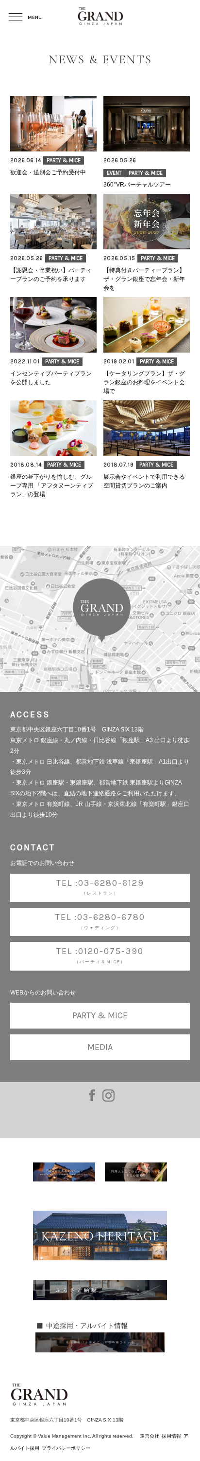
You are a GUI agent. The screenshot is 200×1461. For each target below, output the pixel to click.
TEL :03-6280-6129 (100, 887)
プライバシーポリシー (66, 1448)
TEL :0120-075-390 (100, 955)
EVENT (114, 173)
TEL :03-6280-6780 (100, 921)
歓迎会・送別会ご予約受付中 (48, 172)
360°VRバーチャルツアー (137, 184)
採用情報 (171, 1436)
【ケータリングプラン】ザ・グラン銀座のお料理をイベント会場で (144, 382)
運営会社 (149, 1436)
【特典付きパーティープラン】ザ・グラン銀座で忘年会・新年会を (144, 279)
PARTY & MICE (64, 160)
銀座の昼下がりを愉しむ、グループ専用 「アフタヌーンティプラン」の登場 (51, 485)
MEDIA (100, 1047)
